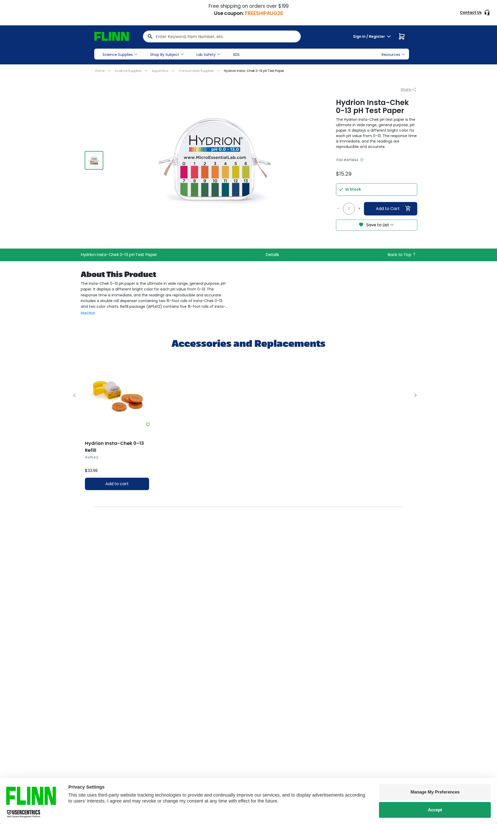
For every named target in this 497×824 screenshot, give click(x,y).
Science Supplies (118, 54)
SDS (236, 54)
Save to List (377, 225)
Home (100, 71)
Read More (88, 313)
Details (272, 255)
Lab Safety (206, 54)
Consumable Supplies (196, 71)
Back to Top (400, 255)
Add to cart (117, 484)
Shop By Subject (164, 54)
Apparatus (160, 71)
